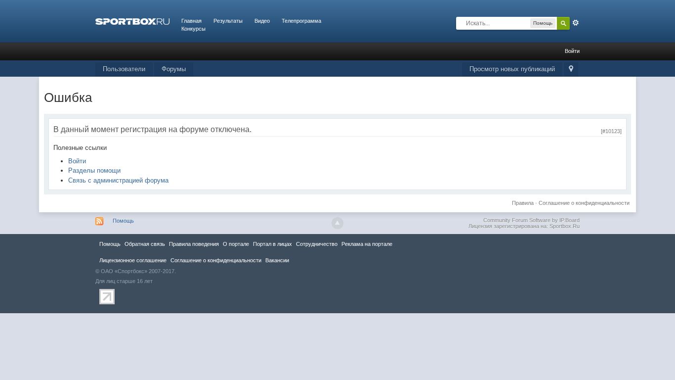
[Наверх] (337, 223)
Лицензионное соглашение (133, 260)
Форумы (174, 69)
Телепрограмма (301, 21)
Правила (523, 203)
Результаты (228, 21)
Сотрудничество (317, 244)
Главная (191, 21)
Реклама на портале (366, 244)
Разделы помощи (94, 170)
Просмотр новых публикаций (512, 69)
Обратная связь (145, 244)
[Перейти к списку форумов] (132, 21)
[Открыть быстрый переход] (571, 69)
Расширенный (576, 23)
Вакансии (277, 260)
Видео (262, 21)
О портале (236, 244)
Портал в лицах (272, 244)
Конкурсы (193, 29)
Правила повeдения (194, 244)
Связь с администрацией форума (118, 180)
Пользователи (124, 69)
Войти (572, 51)
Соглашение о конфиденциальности (584, 203)
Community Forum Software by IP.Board (531, 220)
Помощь (123, 221)
